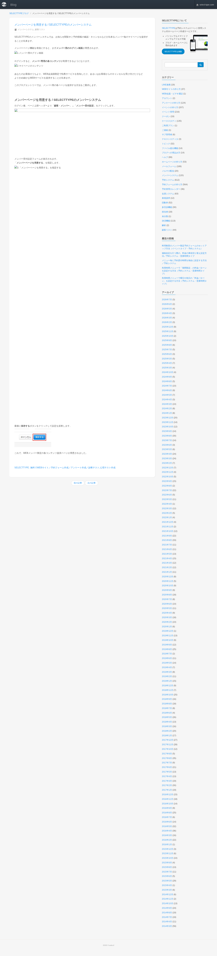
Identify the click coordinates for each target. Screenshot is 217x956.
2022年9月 (167, 481)
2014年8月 (167, 912)
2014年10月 (167, 903)
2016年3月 (167, 835)
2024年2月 (167, 408)
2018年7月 (167, 708)
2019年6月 (167, 658)
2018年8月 (167, 704)
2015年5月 (167, 881)
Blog (13, 4)
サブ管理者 (167, 134)
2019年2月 (167, 676)
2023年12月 (167, 417)
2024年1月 (167, 413)
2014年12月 (167, 894)
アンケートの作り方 (171, 103)
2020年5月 (167, 608)
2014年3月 (167, 926)
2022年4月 (167, 504)
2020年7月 (167, 599)
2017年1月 (167, 790)
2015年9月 (167, 862)
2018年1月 (167, 735)
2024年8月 (167, 381)
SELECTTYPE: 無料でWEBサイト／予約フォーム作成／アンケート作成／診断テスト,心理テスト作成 (64, 467)
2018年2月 (167, 731)
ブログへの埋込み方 (171, 152)
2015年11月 (167, 853)
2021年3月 (167, 563)
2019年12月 (167, 631)
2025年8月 (167, 345)
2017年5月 (167, 772)
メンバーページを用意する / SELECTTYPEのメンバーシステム (53, 24)
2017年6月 (167, 767)
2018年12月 (167, 685)
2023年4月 (167, 454)
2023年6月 (167, 445)
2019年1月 (167, 681)
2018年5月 (167, 717)
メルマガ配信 (168, 171)
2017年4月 (167, 776)
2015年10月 (167, 858)
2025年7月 (167, 349)
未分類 (165, 216)
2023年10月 (167, 426)
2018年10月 (167, 695)
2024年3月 (167, 404)
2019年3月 (167, 672)
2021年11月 (167, 526)
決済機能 (166, 221)
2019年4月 (167, 667)
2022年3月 (167, 508)
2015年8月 (167, 867)
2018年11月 (167, 690)
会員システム (168, 193)
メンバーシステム (26, 29)
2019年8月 (167, 649)
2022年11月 (167, 472)
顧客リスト (40, 29)
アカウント (167, 98)
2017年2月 (167, 785)
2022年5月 (167, 499)
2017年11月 (167, 744)
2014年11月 (167, 899)
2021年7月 (167, 545)
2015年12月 (167, 849)
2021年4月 (167, 558)
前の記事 (78, 483)
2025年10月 (167, 336)
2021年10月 (167, 531)
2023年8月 (167, 436)
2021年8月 (167, 540)
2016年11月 (167, 799)
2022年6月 (167, 495)
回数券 (165, 202)
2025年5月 (167, 359)
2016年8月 (167, 812)
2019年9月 (167, 645)
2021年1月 (167, 572)
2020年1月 (167, 626)
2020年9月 (167, 590)
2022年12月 (167, 467)
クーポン (166, 116)
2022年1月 (167, 517)
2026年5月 (167, 309)
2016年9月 (167, 808)
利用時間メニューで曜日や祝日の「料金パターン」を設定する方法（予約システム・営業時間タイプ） (184, 281)
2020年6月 (167, 604)
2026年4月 (167, 313)
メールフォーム (169, 166)
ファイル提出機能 (170, 148)
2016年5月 (167, 826)
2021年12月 (167, 522)
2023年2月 (167, 463)
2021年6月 (167, 549)
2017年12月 (167, 740)
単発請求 (166, 198)
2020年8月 (167, 595)
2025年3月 (167, 368)
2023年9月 (167, 431)
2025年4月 (167, 363)
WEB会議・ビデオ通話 (172, 94)
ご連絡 (165, 130)
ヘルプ (165, 157)
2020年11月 (167, 581)
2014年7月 (167, 917)
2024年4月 (167, 399)
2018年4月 (167, 722)
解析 (164, 225)
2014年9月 (167, 908)
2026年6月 (167, 304)
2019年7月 (167, 654)
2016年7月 (167, 817)
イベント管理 (168, 112)
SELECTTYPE (168, 28)
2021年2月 (167, 567)
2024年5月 (167, 395)
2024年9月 (167, 377)
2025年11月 (167, 331)
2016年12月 (167, 794)
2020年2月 (167, 622)
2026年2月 (167, 322)
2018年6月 (167, 713)
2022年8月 (167, 486)
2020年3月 (167, 617)
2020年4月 (167, 613)
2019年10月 (167, 640)
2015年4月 (167, 885)
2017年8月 (167, 758)
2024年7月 (167, 386)
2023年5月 (167, 449)
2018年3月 (167, 726)
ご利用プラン (168, 125)
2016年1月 (167, 844)
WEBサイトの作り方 (171, 89)
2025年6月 (167, 354)
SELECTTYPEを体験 (173, 51)
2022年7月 (167, 490)
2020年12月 (167, 576)
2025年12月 (167, 327)
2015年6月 (167, 876)
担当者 (165, 212)
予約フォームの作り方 (172, 184)
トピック (166, 144)
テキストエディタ (170, 139)
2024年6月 (167, 390)
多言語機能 (167, 207)
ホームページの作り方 (172, 162)
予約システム (168, 180)
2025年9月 (167, 340)
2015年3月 (167, 890)
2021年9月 (167, 536)
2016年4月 (167, 831)
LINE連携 (166, 85)
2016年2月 (167, 840)
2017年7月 (167, 762)
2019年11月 (167, 635)
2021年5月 (167, 554)
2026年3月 (167, 318)
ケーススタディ (169, 121)
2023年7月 (167, 440)
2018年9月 (167, 699)
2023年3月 (167, 458)
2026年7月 (167, 299)
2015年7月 (167, 872)
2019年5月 (167, 663)
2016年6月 (167, 822)
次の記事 (91, 483)
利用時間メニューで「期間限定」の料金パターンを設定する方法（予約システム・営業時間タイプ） (184, 271)
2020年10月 (167, 585)
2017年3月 (167, 781)
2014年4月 (167, 921)
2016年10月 (167, 803)
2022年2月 (167, 513)
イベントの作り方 (170, 107)
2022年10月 (167, 476)
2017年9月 (167, 753)
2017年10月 (167, 749)
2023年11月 (167, 422)
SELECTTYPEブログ (19, 13)
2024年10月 (167, 372)
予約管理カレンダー (171, 189)
